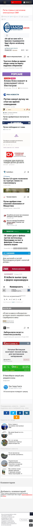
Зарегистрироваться (27, 494)
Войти (4, 496)
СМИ (22, 16)
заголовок (26, 16)
